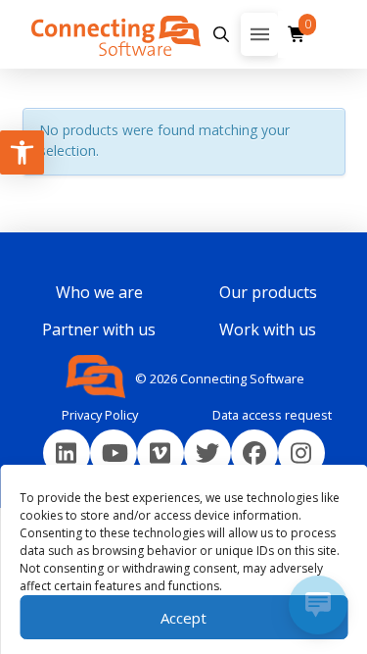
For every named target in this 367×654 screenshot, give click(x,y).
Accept (183, 618)
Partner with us (99, 329)
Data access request (272, 415)
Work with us (267, 329)
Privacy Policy (100, 415)
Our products (268, 292)
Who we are (99, 292)
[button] (221, 34)
